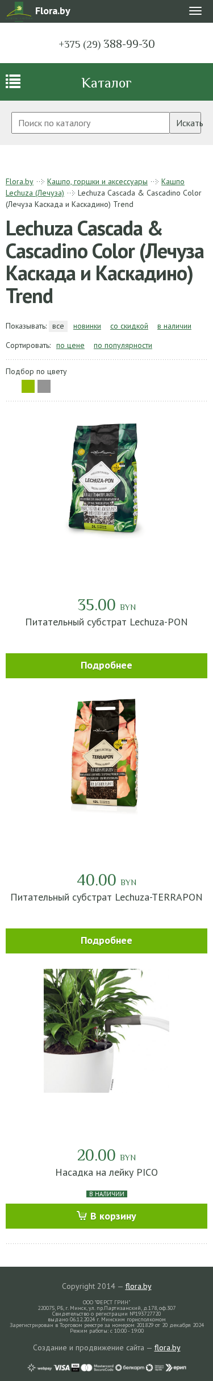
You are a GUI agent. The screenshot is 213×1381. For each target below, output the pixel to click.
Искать (188, 122)
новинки (87, 326)
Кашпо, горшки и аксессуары (97, 181)
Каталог (106, 82)
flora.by (139, 1286)
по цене (70, 345)
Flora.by (20, 181)
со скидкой (129, 326)
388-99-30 (107, 44)
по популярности (123, 345)
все (58, 326)
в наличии (174, 326)
